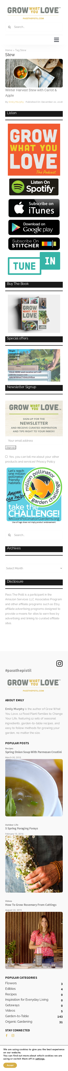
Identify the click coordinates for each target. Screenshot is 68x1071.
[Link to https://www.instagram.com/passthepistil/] (59, 663)
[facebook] (6, 1035)
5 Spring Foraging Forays (21, 828)
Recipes (9, 748)
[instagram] (13, 1035)
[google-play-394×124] (34, 220)
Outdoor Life (11, 824)
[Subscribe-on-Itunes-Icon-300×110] (34, 199)
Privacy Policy (45, 461)
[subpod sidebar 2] (34, 350)
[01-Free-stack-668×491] (34, 296)
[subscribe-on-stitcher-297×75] (34, 238)
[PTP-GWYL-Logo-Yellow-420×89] (34, 8)
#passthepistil (18, 670)
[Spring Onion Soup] (34, 760)
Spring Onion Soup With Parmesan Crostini (33, 752)
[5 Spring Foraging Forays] (34, 836)
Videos (8, 901)
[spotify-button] (34, 178)
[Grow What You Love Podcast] (34, 125)
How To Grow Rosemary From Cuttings (30, 905)
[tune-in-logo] (34, 253)
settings (40, 1058)
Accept (10, 1065)
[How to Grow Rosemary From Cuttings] (34, 913)
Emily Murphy (16, 102)
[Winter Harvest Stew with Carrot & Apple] (34, 60)
